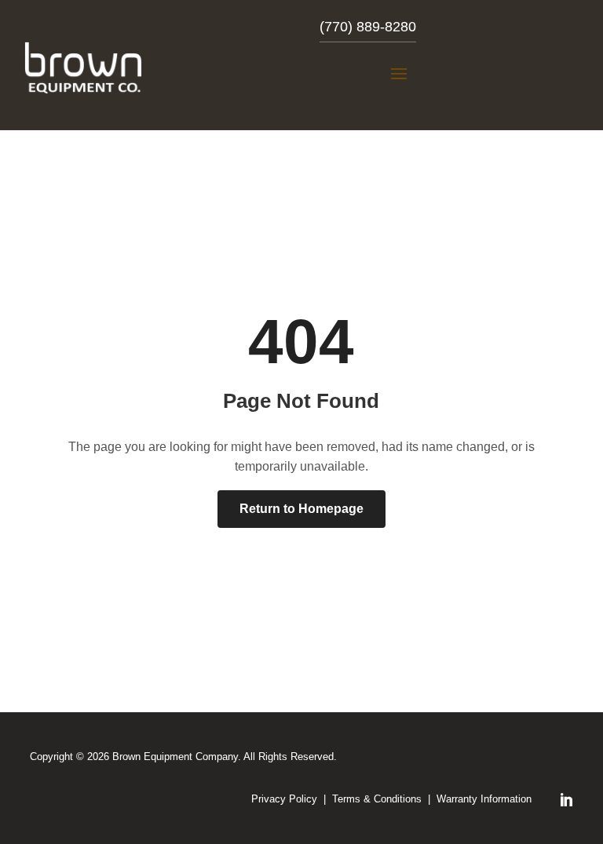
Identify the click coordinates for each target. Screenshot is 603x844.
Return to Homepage (301, 508)
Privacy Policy (284, 799)
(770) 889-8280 (368, 27)
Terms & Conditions (377, 799)
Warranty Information (484, 799)
